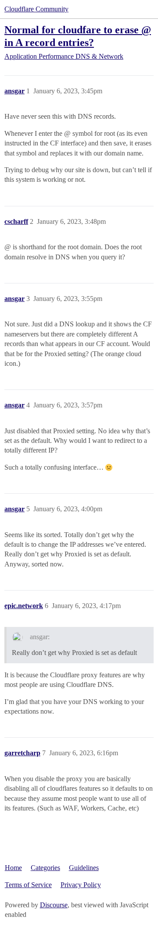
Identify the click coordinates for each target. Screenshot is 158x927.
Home (13, 867)
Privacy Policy (81, 884)
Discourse (54, 905)
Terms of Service (28, 884)
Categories (45, 867)
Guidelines (84, 867)
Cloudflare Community (36, 9)
